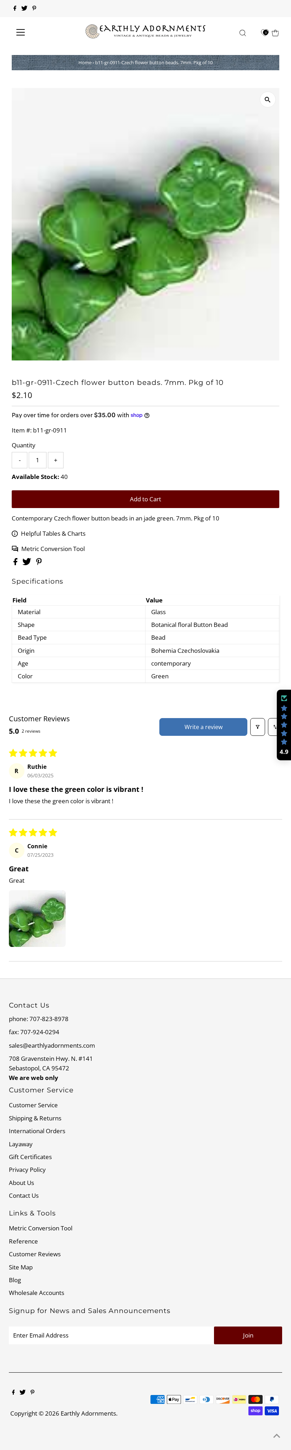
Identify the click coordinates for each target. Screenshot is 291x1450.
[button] (37, 918)
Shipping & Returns (35, 1118)
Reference (23, 1241)
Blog (15, 1280)
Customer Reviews (35, 1254)
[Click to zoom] (268, 99)
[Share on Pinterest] (39, 563)
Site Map (21, 1267)
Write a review (204, 727)
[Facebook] (15, 8)
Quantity (23, 445)
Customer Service (33, 1105)
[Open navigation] (43, 32)
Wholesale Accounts (36, 1293)
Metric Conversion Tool (53, 549)
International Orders (37, 1131)
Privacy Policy (27, 1169)
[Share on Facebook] (16, 563)
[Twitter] (24, 8)
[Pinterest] (34, 8)
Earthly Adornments (88, 1413)
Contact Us (24, 1195)
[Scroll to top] (277, 1436)
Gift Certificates (30, 1157)
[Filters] (257, 727)
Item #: (22, 430)
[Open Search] (242, 32)
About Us (21, 1183)
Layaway (21, 1144)
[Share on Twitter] (27, 563)
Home (85, 62)
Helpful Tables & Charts (53, 533)
